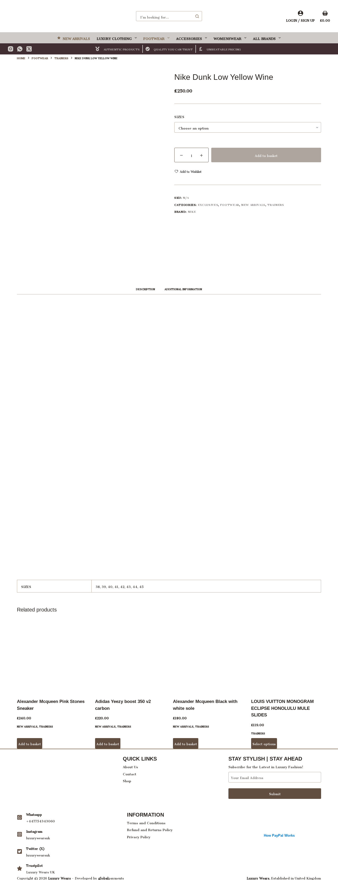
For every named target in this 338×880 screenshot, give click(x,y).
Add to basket (266, 155)
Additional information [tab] (183, 288)
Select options (264, 743)
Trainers (275, 204)
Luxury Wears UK (40, 871)
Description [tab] (145, 288)
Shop (127, 780)
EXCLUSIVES (208, 204)
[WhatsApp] (19, 49)
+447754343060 (40, 820)
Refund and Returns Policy (150, 829)
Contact (129, 773)
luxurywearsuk (38, 837)
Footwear (154, 37)
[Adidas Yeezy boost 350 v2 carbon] (130, 657)
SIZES (179, 116)
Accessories (189, 37)
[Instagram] (10, 49)
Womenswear (227, 37)
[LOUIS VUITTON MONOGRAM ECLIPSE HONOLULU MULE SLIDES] (286, 657)
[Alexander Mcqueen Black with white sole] (208, 657)
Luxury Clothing (114, 37)
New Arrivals (76, 37)
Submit (275, 793)
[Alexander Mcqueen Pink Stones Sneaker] (52, 657)
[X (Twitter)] (29, 49)
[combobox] (164, 16)
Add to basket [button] (29, 743)
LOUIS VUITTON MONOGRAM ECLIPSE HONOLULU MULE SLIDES (282, 708)
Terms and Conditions (146, 822)
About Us (130, 766)
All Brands (264, 37)
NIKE (192, 211)
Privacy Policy (139, 836)
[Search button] (197, 16)
